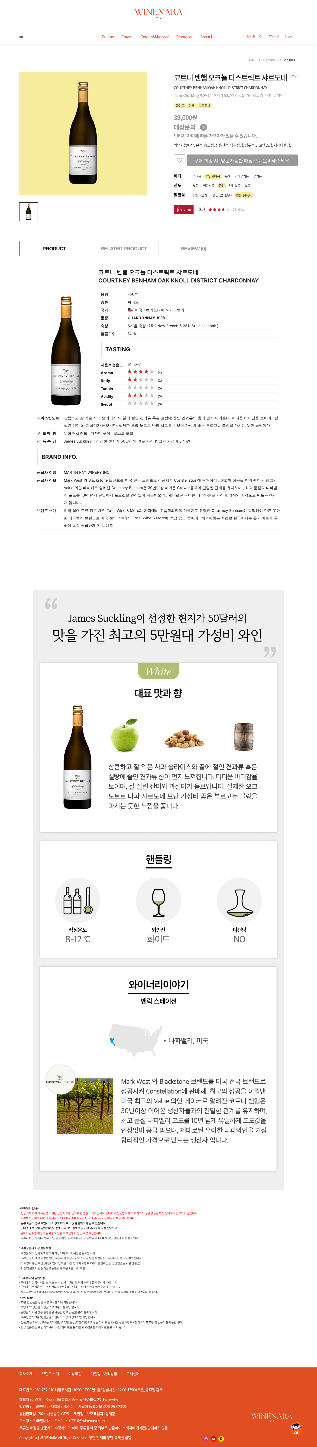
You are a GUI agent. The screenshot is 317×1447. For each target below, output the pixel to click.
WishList (274, 36)
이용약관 (74, 1373)
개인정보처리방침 (104, 1373)
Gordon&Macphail (155, 36)
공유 (294, 75)
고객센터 (132, 1373)
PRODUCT (291, 60)
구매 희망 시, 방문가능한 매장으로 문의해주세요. (242, 160)
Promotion (185, 36)
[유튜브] (214, 1439)
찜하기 (179, 160)
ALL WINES (269, 60)
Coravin (127, 36)
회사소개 (25, 1373)
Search (250, 36)
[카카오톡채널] (221, 1439)
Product (108, 36)
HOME (252, 60)
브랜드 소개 (50, 1373)
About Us (208, 36)
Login (288, 36)
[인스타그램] (206, 1439)
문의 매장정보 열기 (203, 127)
